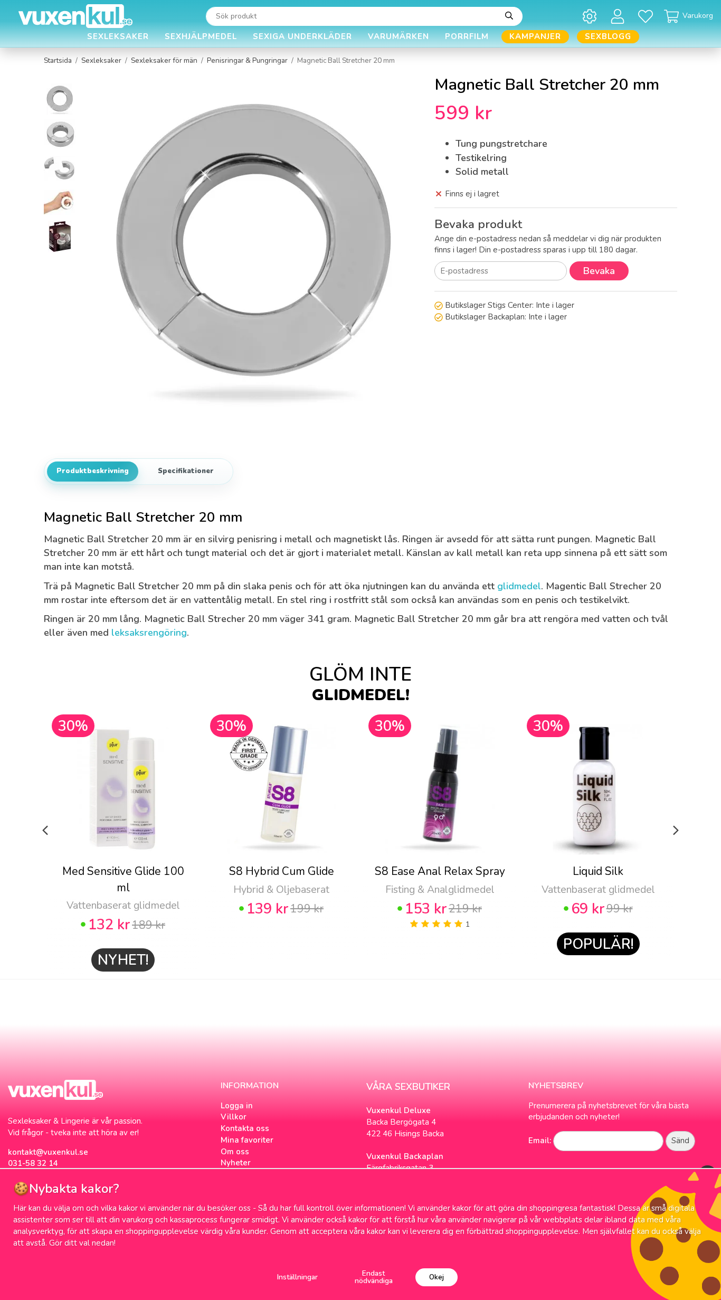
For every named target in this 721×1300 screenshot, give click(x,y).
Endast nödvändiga (374, 1277)
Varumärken (398, 36)
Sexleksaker (118, 36)
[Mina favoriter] (647, 16)
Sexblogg (608, 36)
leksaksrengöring (149, 632)
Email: (539, 1140)
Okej (436, 1277)
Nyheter (236, 1162)
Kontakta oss (245, 1128)
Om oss (235, 1151)
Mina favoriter (247, 1140)
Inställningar (297, 1277)
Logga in (237, 1105)
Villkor (233, 1116)
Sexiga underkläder (302, 36)
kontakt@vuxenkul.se (48, 1152)
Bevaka (599, 271)
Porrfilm (467, 36)
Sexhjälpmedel (201, 36)
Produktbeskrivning (92, 471)
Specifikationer (186, 471)
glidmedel (519, 586)
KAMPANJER (535, 36)
